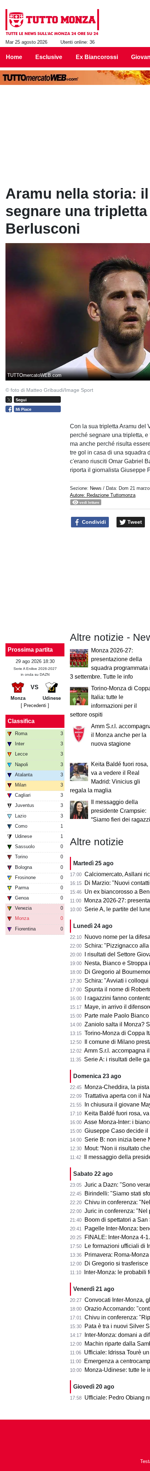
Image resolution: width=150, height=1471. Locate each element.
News (96, 488)
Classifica (21, 721)
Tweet (134, 522)
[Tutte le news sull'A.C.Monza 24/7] (52, 22)
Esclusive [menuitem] (48, 57)
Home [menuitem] (14, 57)
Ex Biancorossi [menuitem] (97, 57)
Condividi (93, 522)
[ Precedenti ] (35, 705)
